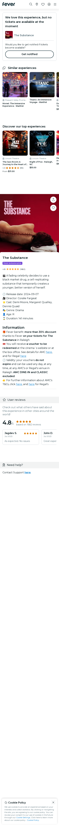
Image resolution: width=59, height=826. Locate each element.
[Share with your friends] (53, 200)
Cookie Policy (33, 820)
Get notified (29, 54)
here (49, 352)
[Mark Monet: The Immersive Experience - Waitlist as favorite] (24, 75)
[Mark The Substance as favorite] (53, 208)
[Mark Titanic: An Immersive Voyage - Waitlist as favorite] (51, 75)
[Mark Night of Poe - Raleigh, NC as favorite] (51, 134)
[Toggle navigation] (55, 4)
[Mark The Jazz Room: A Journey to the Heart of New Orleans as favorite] (24, 134)
